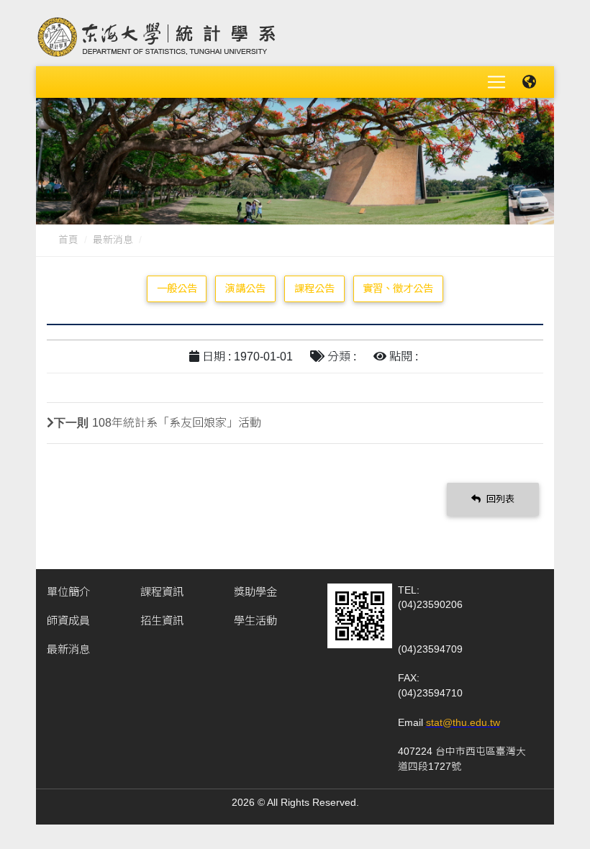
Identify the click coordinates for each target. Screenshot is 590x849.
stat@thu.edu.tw (463, 722)
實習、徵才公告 (398, 288)
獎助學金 (255, 592)
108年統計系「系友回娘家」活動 (176, 423)
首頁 (68, 240)
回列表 (499, 499)
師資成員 (68, 620)
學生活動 (255, 620)
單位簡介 (68, 592)
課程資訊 (161, 592)
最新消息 (113, 240)
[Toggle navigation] (496, 82)
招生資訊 (161, 620)
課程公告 (314, 288)
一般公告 (177, 288)
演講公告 (245, 288)
